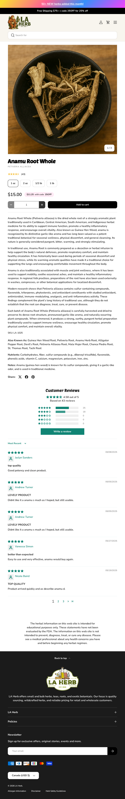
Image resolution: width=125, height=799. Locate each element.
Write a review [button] (62, 431)
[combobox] (62, 35)
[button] (108, 22)
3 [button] (63, 601)
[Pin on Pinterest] (33, 377)
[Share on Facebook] (26, 377)
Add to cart (82, 204)
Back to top (61, 658)
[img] (15, 453)
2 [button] (58, 601)
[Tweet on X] (20, 377)
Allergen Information (17, 791)
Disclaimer (36, 791)
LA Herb (18, 785)
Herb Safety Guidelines (56, 791)
